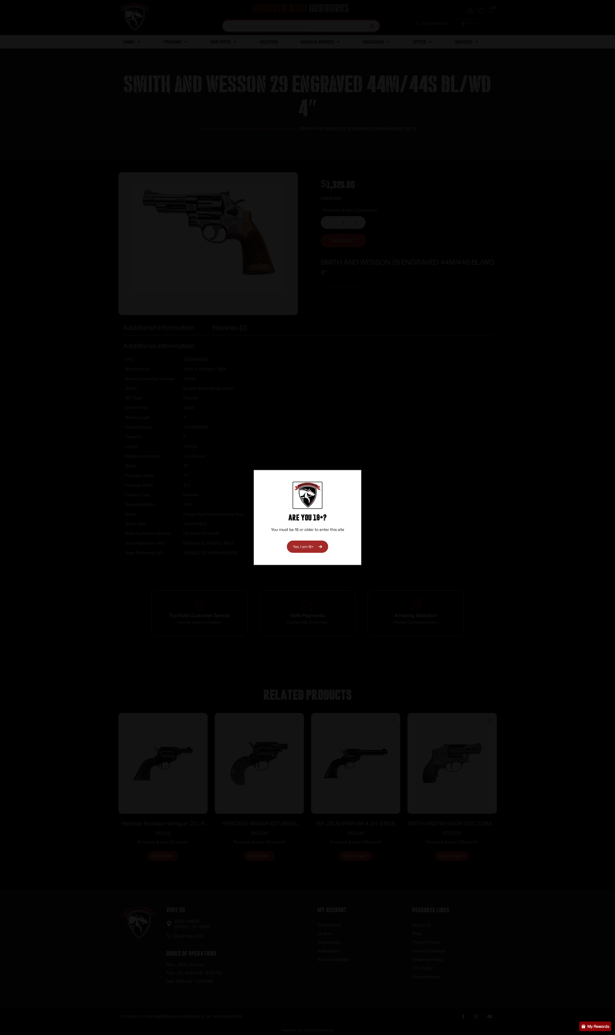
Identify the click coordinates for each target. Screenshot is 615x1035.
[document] (307, 517)
